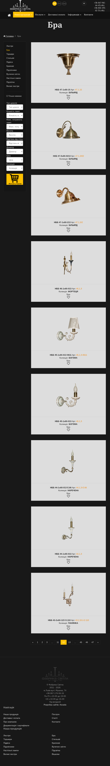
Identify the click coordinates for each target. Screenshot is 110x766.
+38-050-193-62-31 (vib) (100, 9)
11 (58, 642)
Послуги (39, 14)
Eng (64, 4)
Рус (59, 4)
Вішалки (55, 754)
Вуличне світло (13, 74)
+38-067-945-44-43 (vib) (100, 4)
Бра (8, 50)
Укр (54, 4)
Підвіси (9, 62)
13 (69, 642)
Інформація (74, 14)
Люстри (9, 46)
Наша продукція (22, 14)
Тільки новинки (14, 96)
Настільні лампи (13, 78)
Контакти (88, 14)
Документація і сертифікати (16, 725)
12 (63, 642)
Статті (54, 718)
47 (93, 642)
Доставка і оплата (56, 14)
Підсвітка (10, 82)
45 (81, 642)
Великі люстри (12, 86)
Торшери (10, 54)
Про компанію (10, 722)
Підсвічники (11, 70)
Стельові (10, 58)
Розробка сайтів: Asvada (55, 705)
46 (87, 642)
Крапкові (10, 66)
